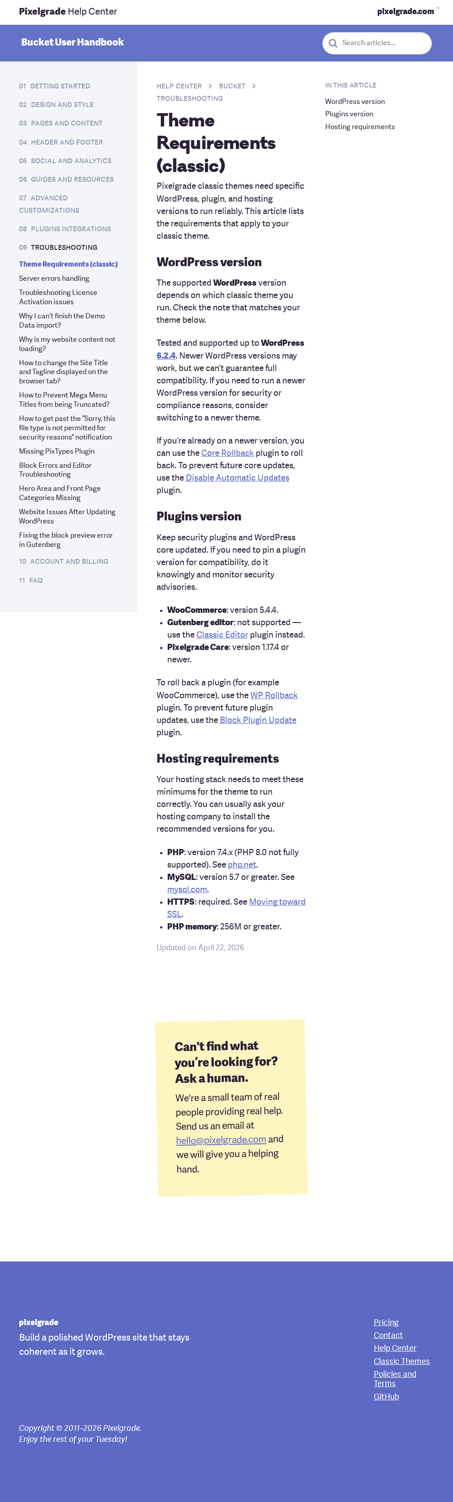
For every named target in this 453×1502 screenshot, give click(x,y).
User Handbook (72, 43)
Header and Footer (67, 142)
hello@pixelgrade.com (221, 1140)
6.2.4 (166, 356)
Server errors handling (54, 279)
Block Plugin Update (258, 721)
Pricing (386, 1323)
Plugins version (349, 114)
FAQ (36, 581)
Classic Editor (222, 635)
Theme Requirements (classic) (68, 264)
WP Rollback (274, 696)
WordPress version (355, 102)
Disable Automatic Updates (237, 478)
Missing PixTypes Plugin (57, 451)
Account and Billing (69, 562)
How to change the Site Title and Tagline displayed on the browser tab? (63, 373)
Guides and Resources (72, 180)
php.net (242, 865)
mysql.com (187, 890)
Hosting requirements (360, 127)
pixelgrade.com (405, 12)
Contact (388, 1336)
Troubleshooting (64, 248)
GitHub (386, 1397)
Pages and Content (67, 123)
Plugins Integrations (71, 229)
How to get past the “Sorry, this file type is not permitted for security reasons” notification (67, 428)
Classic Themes (402, 1362)
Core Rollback (227, 454)
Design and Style (62, 105)
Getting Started (60, 86)
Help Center (68, 12)
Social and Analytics (71, 161)
